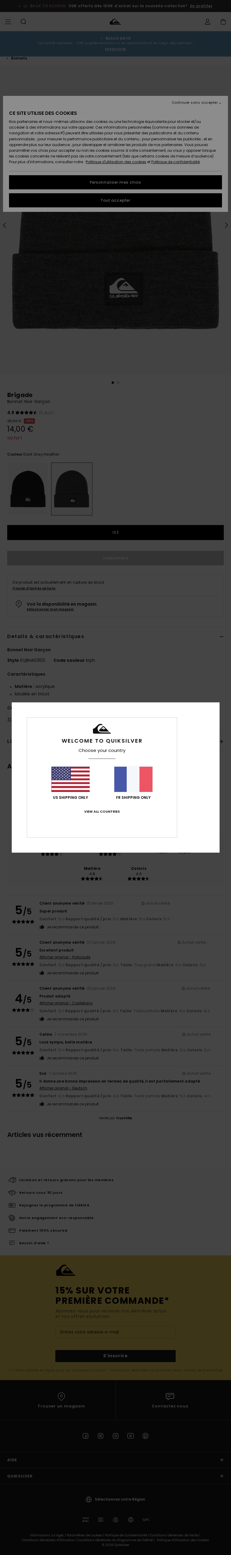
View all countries (102, 811)
